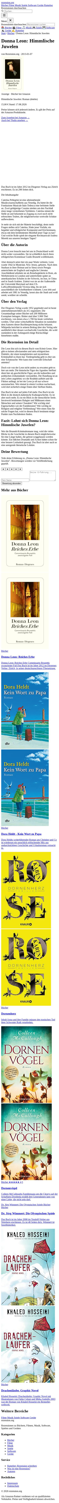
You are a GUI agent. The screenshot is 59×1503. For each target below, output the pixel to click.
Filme (12, 5)
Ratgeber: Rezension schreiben (22, 1466)
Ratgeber (48, 5)
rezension (7, 2)
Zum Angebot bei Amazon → (15, 117)
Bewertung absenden (11, 483)
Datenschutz (13, 1486)
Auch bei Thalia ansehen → (14, 120)
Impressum (12, 1483)
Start (3, 33)
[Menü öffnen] (4, 15)
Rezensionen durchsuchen (13, 8)
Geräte (40, 5)
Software (32, 5)
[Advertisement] (29, 153)
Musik (18, 5)
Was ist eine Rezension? (18, 1468)
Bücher (5, 5)
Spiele (24, 5)
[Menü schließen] (10, 20)
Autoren (11, 1471)
